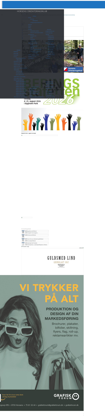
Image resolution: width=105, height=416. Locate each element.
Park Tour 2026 (50, 49)
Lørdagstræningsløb (33, 88)
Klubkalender (16, 51)
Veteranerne (48, 58)
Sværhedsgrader (49, 91)
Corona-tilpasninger (49, 32)
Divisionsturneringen (51, 46)
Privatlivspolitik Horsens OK (35, 51)
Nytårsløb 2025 (50, 51)
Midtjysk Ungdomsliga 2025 (21, 81)
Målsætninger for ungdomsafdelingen (20, 96)
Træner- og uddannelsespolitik (35, 49)
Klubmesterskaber (51, 47)
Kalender (18, 50)
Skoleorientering (49, 88)
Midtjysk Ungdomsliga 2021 (21, 88)
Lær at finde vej (49, 93)
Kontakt (29, 17)
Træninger (47, 34)
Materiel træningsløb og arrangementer (37, 96)
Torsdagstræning (51, 37)
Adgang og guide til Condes (34, 91)
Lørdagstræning (50, 39)
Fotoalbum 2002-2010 (32, 56)
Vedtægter (32, 47)
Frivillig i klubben (35, 86)
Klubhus (29, 27)
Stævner (31, 95)
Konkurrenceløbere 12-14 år (19, 64)
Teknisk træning (50, 41)
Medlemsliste (32, 39)
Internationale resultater (34, 30)
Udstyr (47, 90)
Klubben (34, 16)
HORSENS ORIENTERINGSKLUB (32, 11)
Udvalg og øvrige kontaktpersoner (36, 22)
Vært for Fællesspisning (34, 93)
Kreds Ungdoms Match (18, 78)
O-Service (15, 56)
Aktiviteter (49, 29)
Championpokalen (51, 44)
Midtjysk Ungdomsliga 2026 (19, 79)
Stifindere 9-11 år (17, 63)
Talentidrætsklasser (19, 72)
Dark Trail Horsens (51, 52)
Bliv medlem (48, 85)
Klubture (49, 56)
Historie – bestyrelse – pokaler (33, 54)
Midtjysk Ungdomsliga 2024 (21, 83)
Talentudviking (16, 69)
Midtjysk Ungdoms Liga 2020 (21, 89)
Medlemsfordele (33, 41)
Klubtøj (31, 37)
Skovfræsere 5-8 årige (18, 61)
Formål (31, 44)
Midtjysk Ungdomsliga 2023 (21, 84)
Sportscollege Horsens (20, 74)
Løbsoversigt (16, 53)
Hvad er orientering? (49, 83)
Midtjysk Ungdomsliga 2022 (21, 86)
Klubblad (29, 26)
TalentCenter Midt (19, 71)
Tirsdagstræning (50, 35)
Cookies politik (35, 52)
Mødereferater (35, 20)
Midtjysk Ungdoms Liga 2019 (21, 91)
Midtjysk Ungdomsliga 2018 (21, 93)
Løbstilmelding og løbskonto (21, 58)
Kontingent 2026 (33, 35)
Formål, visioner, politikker (32, 42)
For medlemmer (31, 34)
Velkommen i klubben (49, 86)
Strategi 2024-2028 (33, 46)
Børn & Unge (19, 59)
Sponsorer (30, 24)
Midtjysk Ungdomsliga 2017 (21, 94)
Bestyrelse (32, 19)
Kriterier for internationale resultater (36, 32)
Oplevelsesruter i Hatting (50, 96)
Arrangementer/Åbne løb (50, 31)
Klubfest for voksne (51, 54)
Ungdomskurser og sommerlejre (19, 76)
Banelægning (32, 90)
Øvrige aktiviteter (49, 42)
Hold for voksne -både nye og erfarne (20, 68)
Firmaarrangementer (49, 95)
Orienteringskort (31, 58)
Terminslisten (16, 55)
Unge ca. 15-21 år (17, 66)
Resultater (30, 29)
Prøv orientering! (49, 81)
